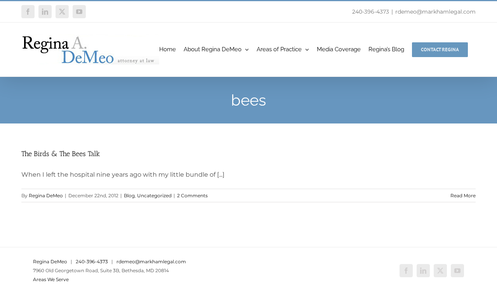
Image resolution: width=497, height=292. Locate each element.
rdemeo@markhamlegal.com (435, 11)
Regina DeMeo (46, 195)
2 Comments (192, 195)
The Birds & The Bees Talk (60, 153)
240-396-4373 (370, 11)
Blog (129, 195)
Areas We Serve (51, 279)
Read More (463, 195)
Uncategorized (154, 195)
